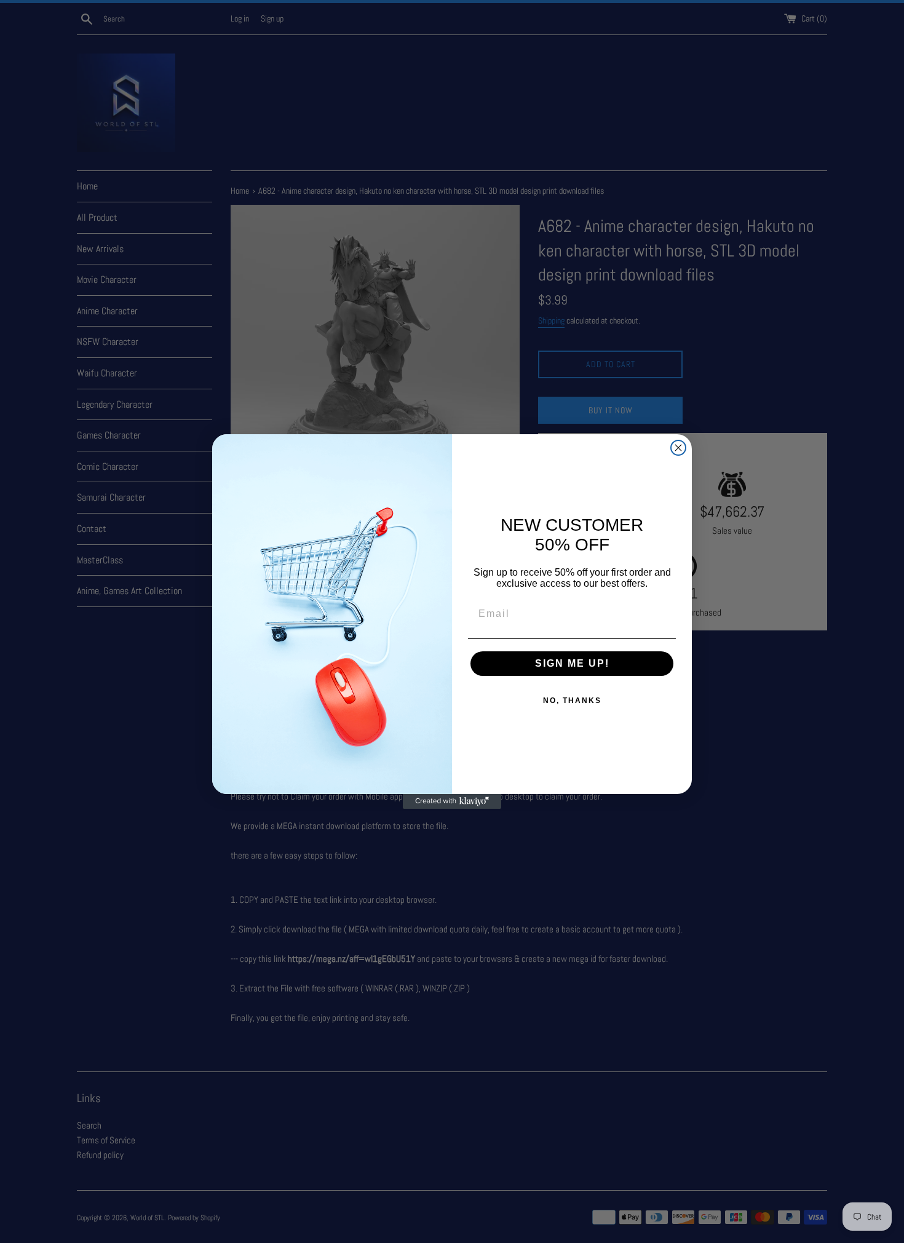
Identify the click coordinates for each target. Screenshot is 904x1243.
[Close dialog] (678, 447)
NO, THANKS (572, 700)
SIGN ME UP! (572, 663)
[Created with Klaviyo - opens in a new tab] (452, 801)
